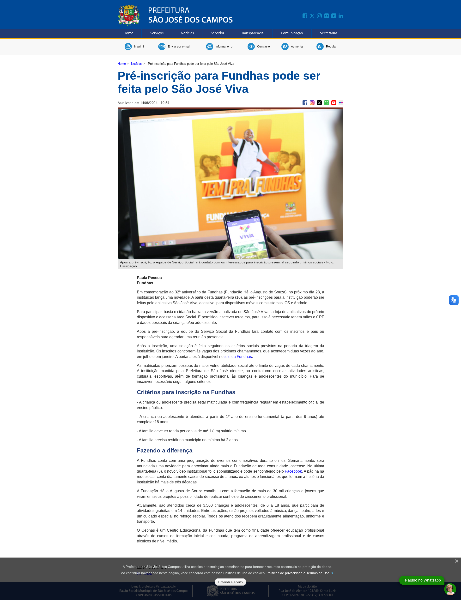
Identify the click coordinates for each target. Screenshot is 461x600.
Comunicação (292, 33)
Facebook (293, 471)
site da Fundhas (238, 357)
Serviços (157, 33)
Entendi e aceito (230, 582)
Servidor (217, 33)
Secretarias (328, 33)
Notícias (187, 33)
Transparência (252, 33)
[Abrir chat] (450, 589)
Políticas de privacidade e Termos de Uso (298, 573)
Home (128, 33)
